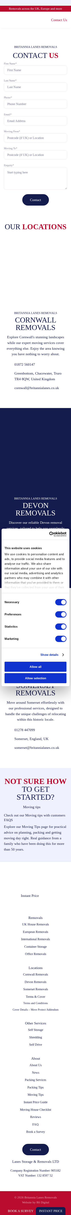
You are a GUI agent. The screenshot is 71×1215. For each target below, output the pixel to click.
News (35, 1072)
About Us (35, 1065)
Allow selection (35, 678)
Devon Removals (35, 982)
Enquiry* (9, 165)
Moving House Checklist (35, 1109)
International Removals (35, 939)
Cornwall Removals (35, 974)
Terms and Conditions (35, 1003)
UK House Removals (35, 924)
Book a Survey (21, 1211)
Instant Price (51, 1211)
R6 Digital (42, 1202)
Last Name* (10, 80)
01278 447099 (24, 730)
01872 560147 (24, 364)
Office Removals (35, 954)
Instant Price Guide (36, 1102)
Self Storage (35, 1029)
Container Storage (35, 946)
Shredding (35, 1037)
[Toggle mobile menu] (6, 19)
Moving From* (12, 131)
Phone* (8, 97)
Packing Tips (35, 1087)
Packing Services (35, 1080)
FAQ (35, 1124)
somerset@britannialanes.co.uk (36, 748)
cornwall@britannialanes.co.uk (36, 388)
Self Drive (35, 1044)
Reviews (35, 1117)
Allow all (35, 666)
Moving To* (10, 148)
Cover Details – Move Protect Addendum (36, 1009)
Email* (8, 114)
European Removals (35, 932)
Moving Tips (36, 1094)
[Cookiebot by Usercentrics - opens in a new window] (50, 534)
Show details (49, 654)
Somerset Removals (35, 989)
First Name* (10, 63)
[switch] (60, 614)
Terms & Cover (35, 996)
